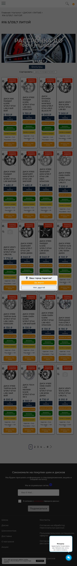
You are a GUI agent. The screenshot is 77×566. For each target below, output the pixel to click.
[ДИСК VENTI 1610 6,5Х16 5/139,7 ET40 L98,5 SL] (65, 374)
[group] (38, 48)
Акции (5, 547)
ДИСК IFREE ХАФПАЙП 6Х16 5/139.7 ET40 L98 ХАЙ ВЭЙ (28, 176)
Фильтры (37, 66)
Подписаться (38, 508)
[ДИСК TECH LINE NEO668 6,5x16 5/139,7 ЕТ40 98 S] (29, 374)
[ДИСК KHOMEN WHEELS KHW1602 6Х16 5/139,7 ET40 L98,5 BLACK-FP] (48, 87)
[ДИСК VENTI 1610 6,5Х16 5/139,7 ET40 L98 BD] (65, 87)
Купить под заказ (10, 144)
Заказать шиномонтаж (10, 128)
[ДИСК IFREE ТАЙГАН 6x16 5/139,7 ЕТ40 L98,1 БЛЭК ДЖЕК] (65, 232)
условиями (38, 501)
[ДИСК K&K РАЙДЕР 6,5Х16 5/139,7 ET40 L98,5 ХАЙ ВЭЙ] (10, 87)
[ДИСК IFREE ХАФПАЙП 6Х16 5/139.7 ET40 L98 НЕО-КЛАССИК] (46, 160)
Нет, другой (39, 287)
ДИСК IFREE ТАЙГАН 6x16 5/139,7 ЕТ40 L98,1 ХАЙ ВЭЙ (10, 391)
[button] (33, 61)
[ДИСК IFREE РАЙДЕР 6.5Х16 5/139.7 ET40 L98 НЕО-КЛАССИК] (29, 87)
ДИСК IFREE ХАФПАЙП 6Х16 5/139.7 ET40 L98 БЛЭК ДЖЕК (26, 248)
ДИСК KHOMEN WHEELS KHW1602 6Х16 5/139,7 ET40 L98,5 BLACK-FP (47, 103)
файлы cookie (23, 559)
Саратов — (10, 137)
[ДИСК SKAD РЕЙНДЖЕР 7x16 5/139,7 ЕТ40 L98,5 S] (65, 304)
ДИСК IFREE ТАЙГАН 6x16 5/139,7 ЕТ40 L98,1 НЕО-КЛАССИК (10, 319)
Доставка (7, 536)
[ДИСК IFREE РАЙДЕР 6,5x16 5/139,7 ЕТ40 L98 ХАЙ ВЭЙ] (10, 160)
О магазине (8, 541)
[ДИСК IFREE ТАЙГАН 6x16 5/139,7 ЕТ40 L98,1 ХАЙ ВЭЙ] (10, 374)
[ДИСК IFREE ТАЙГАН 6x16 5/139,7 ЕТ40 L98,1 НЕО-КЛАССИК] (10, 304)
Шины (5, 520)
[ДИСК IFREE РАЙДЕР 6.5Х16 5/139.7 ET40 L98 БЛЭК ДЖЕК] (46, 232)
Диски (5, 525)
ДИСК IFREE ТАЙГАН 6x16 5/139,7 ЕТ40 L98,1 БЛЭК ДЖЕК (65, 248)
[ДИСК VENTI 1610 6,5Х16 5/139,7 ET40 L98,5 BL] (10, 232)
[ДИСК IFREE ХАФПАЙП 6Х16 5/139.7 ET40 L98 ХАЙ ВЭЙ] (29, 160)
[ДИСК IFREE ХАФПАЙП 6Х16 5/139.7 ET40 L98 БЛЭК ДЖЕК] (27, 232)
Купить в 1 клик (10, 123)
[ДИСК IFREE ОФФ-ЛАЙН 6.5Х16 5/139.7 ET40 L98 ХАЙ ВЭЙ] (29, 304)
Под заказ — (10, 139)
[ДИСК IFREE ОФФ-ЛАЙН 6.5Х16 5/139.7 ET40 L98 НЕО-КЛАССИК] (48, 304)
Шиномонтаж (9, 531)
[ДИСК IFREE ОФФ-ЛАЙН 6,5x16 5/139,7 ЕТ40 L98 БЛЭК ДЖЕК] (46, 374)
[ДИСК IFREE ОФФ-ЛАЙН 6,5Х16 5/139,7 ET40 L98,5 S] (65, 160)
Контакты (45, 520)
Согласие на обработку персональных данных (52, 526)
